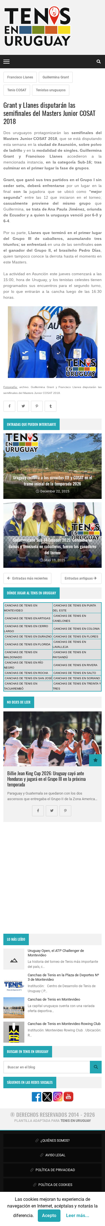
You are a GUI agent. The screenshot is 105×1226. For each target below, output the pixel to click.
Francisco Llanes (20, 77)
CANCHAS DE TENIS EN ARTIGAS (27, 618)
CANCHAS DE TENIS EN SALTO (74, 672)
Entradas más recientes (29, 578)
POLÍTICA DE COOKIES (55, 1185)
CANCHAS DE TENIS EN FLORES (75, 636)
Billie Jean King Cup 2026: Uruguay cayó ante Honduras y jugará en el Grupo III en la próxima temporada (46, 779)
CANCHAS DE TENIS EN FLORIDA (27, 644)
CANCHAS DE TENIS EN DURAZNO (28, 636)
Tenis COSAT (16, 90)
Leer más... (77, 1215)
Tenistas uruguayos (51, 90)
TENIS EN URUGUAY (75, 1121)
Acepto (49, 1215)
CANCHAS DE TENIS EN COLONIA (76, 628)
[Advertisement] (52, 877)
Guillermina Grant (56, 77)
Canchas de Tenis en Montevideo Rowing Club (64, 1024)
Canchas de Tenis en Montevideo (54, 999)
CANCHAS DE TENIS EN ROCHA (26, 672)
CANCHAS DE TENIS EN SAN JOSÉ (28, 678)
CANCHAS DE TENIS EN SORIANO (76, 678)
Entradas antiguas (79, 578)
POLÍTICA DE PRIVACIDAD (55, 1170)
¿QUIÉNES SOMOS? (55, 1141)
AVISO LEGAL (55, 1155)
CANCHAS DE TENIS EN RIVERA (75, 665)
